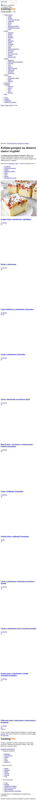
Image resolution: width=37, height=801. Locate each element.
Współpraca (7, 100)
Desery (10, 23)
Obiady (10, 34)
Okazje (6, 58)
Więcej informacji (8, 780)
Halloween (11, 73)
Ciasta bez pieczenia (13, 19)
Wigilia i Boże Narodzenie (15, 62)
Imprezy (10, 67)
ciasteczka (11, 163)
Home (2, 105)
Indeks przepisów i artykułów (12, 791)
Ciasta (9, 16)
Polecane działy (7, 765)
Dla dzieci (11, 71)
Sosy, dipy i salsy (13, 54)
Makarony (11, 41)
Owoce (10, 88)
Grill (9, 65)
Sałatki (10, 42)
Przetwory (7, 83)
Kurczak (10, 92)
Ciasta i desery (8, 15)
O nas (6, 97)
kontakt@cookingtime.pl (8, 749)
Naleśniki (10, 37)
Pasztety (10, 55)
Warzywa (10, 86)
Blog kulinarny (8, 789)
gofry (16, 163)
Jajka (9, 91)
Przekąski (10, 44)
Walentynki (11, 70)
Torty (9, 24)
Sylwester (10, 63)
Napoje (6, 75)
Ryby (9, 89)
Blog (5, 94)
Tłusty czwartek (12, 68)
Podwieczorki (12, 57)
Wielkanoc (11, 60)
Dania (6, 31)
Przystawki (11, 50)
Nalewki (10, 81)
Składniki (7, 84)
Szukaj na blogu (7, 7)
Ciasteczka (11, 21)
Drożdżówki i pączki (14, 28)
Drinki (10, 79)
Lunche (10, 45)
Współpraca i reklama (10, 786)
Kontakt (6, 99)
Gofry (9, 29)
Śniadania (10, 32)
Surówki (10, 52)
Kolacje (10, 36)
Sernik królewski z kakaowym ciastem (18, 143)
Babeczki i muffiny (13, 26)
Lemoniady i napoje (13, 78)
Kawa (9, 76)
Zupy (9, 39)
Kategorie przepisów (9, 751)
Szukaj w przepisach (8, 5)
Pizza (9, 47)
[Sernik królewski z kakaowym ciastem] (19, 142)
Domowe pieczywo (13, 49)
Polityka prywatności (10, 102)
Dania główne (8, 755)
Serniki (10, 18)
